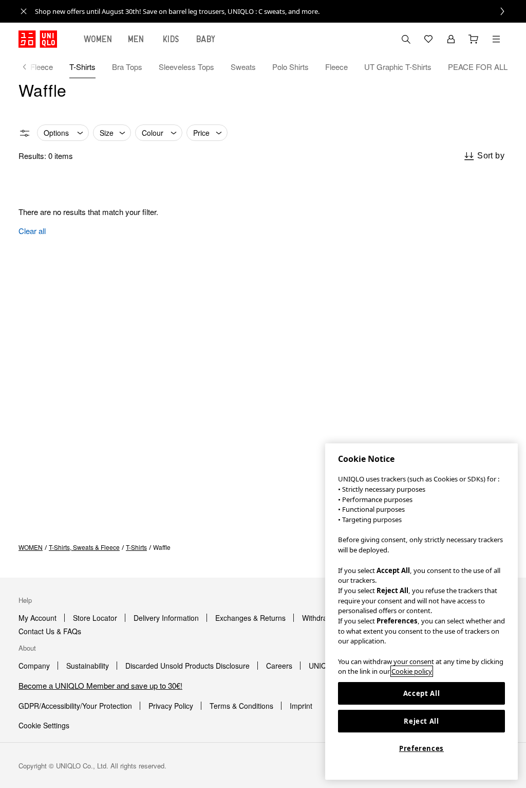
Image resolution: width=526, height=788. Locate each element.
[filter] (24, 133)
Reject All (421, 721)
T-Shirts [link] (136, 547)
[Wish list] (428, 39)
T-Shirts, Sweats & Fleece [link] (84, 547)
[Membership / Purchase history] (451, 39)
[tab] (98, 39)
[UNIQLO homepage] (37, 39)
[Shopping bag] (473, 39)
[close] (23, 11)
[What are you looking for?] (405, 39)
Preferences (421, 748)
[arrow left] (29, 67)
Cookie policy (411, 671)
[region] (421, 611)
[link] (274, 11)
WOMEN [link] (30, 547)
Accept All (421, 693)
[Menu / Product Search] (496, 39)
